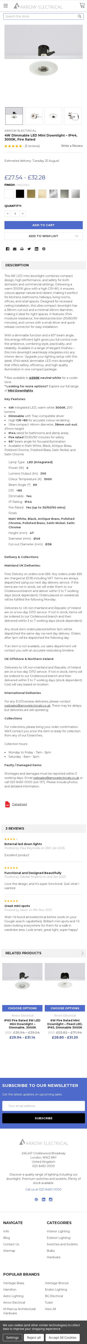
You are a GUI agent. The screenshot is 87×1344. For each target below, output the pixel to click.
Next (82, 953)
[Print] (22, 249)
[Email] (15, 249)
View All (50, 1309)
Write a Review (72, 146)
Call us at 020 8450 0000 (43, 1189)
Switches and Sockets (62, 1244)
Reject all (34, 1337)
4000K (34, 378)
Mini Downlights (20, 390)
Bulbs (51, 1251)
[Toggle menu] (5, 5)
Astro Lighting (13, 1296)
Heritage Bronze (57, 1283)
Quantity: (13, 206)
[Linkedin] (36, 249)
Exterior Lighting (58, 1238)
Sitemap (9, 1251)
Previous (73, 953)
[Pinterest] (44, 249)
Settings (12, 1337)
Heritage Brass (13, 1283)
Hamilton (9, 1289)
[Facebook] (7, 249)
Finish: (17, 185)
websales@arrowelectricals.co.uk (27, 705)
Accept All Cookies (62, 1337)
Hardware (53, 1257)
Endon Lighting (56, 1289)
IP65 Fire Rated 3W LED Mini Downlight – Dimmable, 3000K (22, 1024)
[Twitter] (29, 249)
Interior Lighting (58, 1231)
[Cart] (82, 5)
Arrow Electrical (14, 1302)
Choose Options (22, 1008)
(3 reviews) (32, 146)
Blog (6, 1238)
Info (6, 1231)
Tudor (49, 1302)
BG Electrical (54, 1296)
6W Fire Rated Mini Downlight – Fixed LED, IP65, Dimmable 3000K (65, 1024)
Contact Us (11, 1244)
